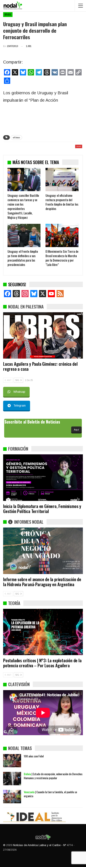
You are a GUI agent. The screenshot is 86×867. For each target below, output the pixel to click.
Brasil (8, 14)
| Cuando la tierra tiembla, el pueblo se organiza (50, 794)
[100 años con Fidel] (12, 760)
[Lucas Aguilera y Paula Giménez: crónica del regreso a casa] (43, 335)
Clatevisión (19, 684)
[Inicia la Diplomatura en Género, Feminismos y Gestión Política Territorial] (43, 477)
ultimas (16, 137)
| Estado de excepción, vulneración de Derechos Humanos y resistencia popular (53, 776)
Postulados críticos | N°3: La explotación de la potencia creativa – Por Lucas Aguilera (42, 663)
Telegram (19, 405)
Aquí (76, 429)
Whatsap (19, 391)
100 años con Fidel (34, 756)
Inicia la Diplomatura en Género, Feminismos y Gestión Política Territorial (42, 508)
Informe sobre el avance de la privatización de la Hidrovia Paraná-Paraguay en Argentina (42, 581)
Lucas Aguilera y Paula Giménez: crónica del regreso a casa (40, 366)
